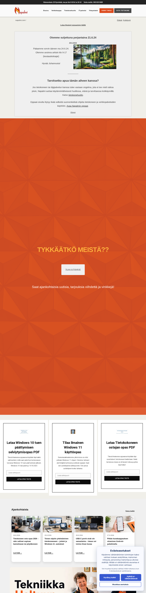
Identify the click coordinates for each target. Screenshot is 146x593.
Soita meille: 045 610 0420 (93, 2)
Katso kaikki (130, 511)
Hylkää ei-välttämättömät (131, 577)
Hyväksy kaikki (110, 577)
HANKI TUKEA (107, 10)
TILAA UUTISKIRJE (73, 270)
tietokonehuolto (76, 95)
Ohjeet (72, 112)
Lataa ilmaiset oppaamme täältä (73, 25)
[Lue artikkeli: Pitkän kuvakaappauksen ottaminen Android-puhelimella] (119, 539)
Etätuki (119, 20)
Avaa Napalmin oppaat (77, 106)
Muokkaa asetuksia (120, 584)
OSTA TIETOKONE (122, 10)
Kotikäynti (127, 20)
